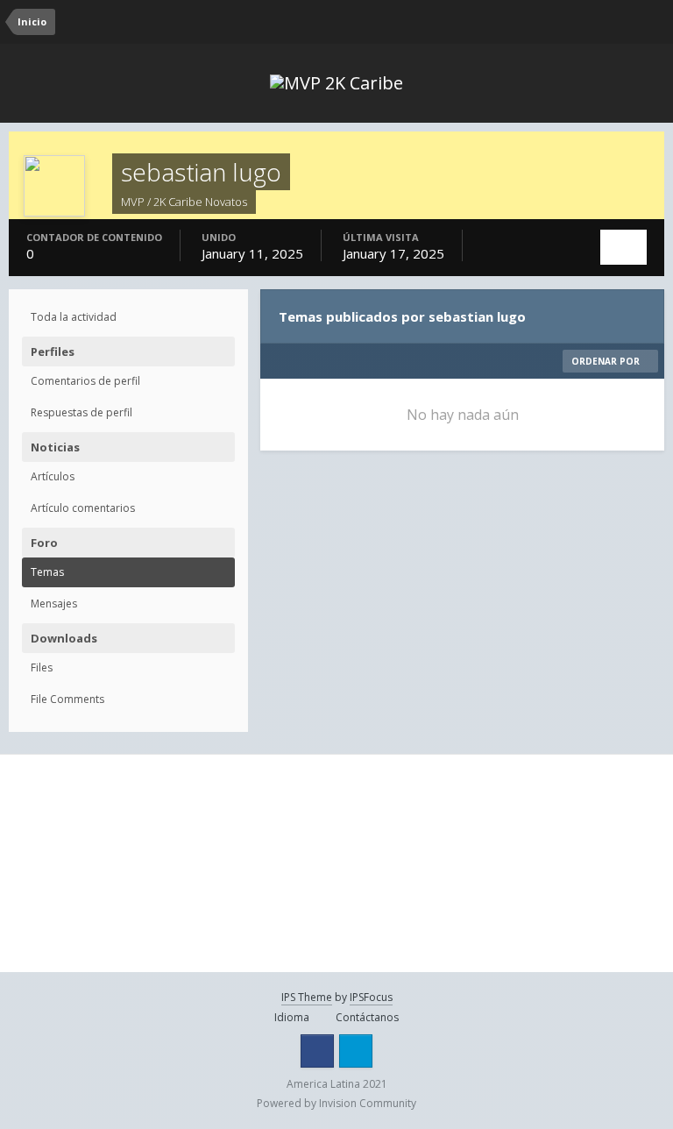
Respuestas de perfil (81, 412)
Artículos (52, 476)
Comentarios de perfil (85, 380)
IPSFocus (371, 997)
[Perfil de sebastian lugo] (623, 247)
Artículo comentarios (83, 508)
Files (42, 667)
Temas (47, 571)
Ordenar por (606, 361)
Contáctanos (367, 1017)
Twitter (355, 1051)
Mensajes (54, 603)
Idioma (293, 1017)
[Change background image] (585, 22)
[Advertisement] (114, 863)
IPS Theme (306, 997)
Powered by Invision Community (336, 1103)
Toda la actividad (74, 316)
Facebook (317, 1051)
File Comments (67, 699)
